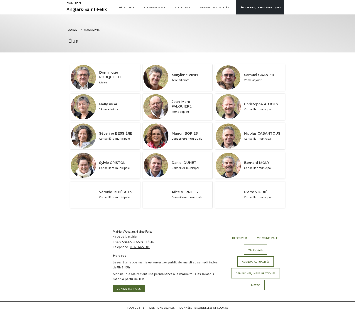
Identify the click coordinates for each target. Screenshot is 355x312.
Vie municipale (91, 29)
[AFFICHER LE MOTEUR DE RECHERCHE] (287, 7)
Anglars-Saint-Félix (87, 7)
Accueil (72, 29)
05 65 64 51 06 (140, 247)
